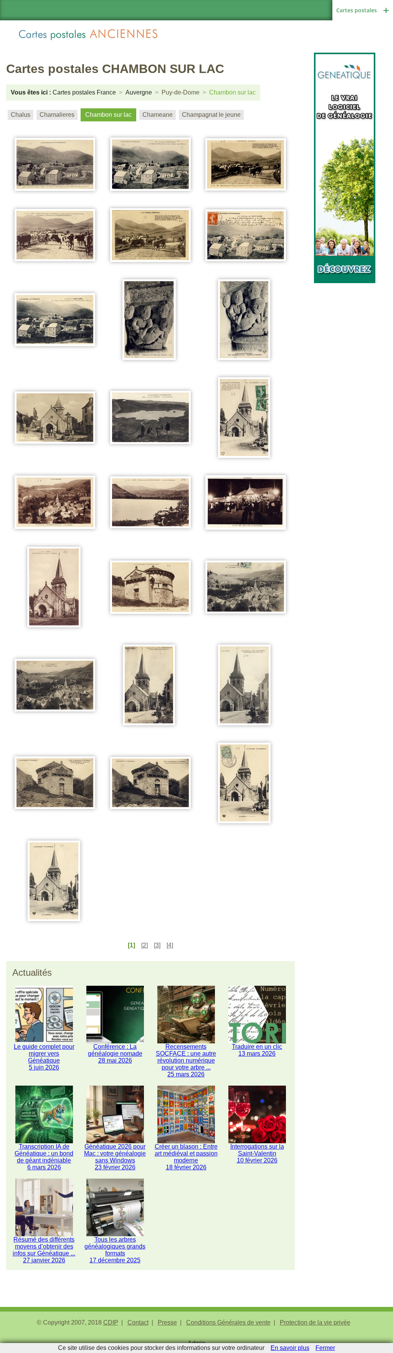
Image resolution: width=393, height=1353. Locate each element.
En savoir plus (290, 1348)
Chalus (20, 114)
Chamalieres (57, 114)
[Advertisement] (344, 398)
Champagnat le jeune (211, 114)
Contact (138, 1322)
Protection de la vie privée (315, 1322)
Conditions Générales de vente (228, 1322)
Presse (167, 1322)
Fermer (325, 1348)
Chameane (157, 114)
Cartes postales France (84, 92)
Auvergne (138, 92)
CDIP (110, 1322)
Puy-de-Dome (181, 92)
